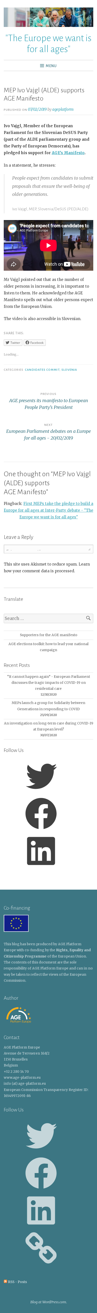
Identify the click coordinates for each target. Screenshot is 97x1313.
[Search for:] (48, 618)
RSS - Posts (17, 1282)
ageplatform (63, 109)
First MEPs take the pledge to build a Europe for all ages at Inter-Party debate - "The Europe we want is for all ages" (48, 510)
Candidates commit (42, 369)
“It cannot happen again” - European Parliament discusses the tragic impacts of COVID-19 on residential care (48, 683)
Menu (51, 66)
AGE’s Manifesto (68, 152)
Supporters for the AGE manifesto (48, 635)
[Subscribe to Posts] (5, 1282)
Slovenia (69, 369)
